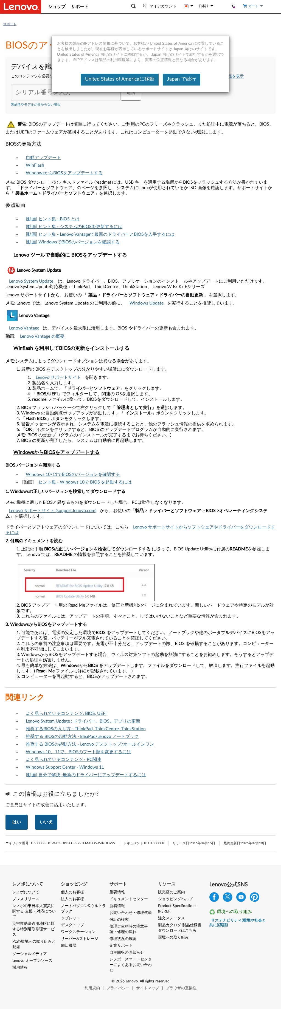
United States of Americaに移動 (119, 79)
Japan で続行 (181, 79)
